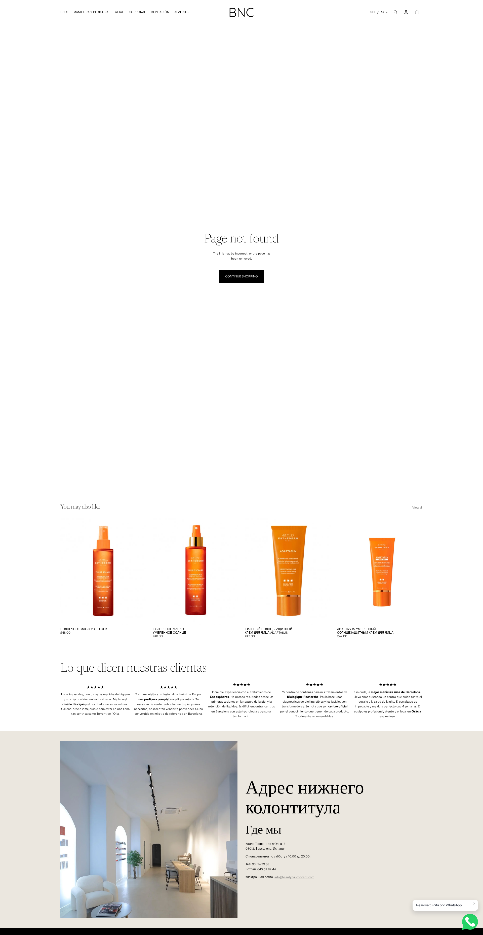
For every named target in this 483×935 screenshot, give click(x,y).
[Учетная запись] (406, 12)
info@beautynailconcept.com (294, 877)
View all (417, 508)
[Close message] (474, 903)
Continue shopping (241, 276)
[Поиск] (395, 12)
